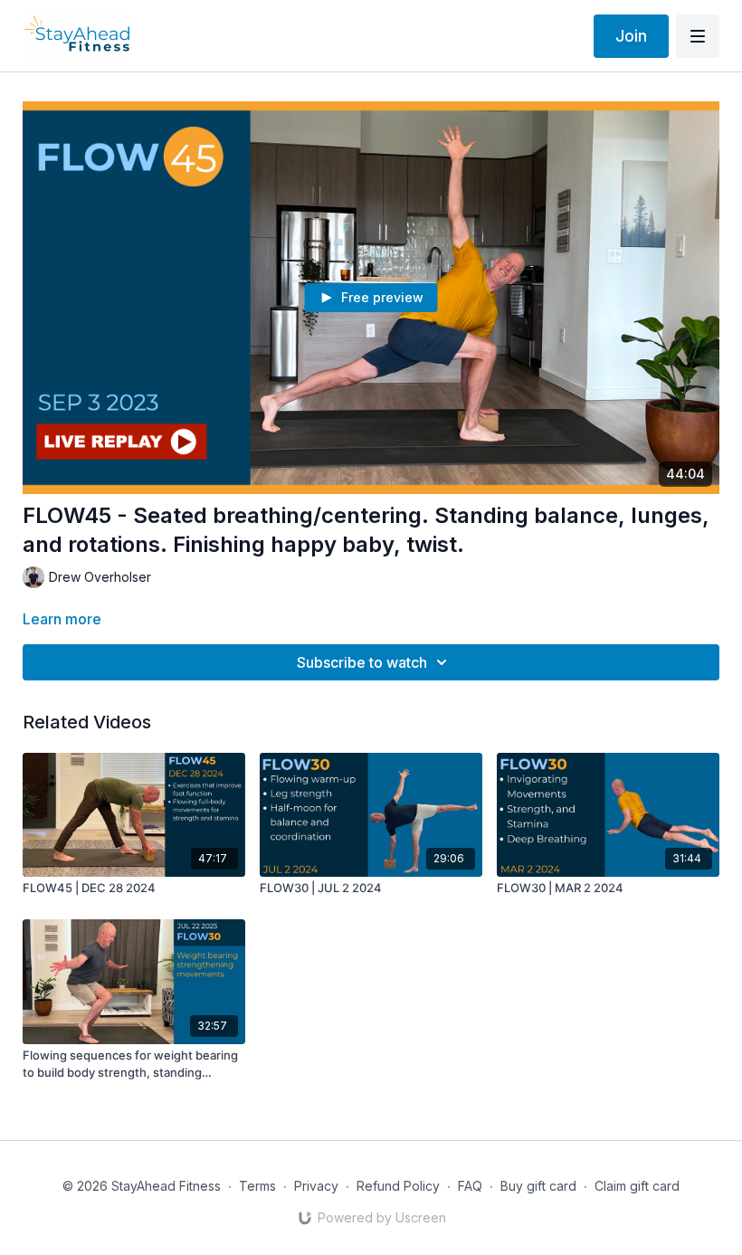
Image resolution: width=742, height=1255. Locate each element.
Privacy (316, 1185)
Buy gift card (538, 1185)
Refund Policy (398, 1185)
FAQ (470, 1185)
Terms (257, 1185)
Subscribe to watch (362, 662)
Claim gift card (637, 1185)
